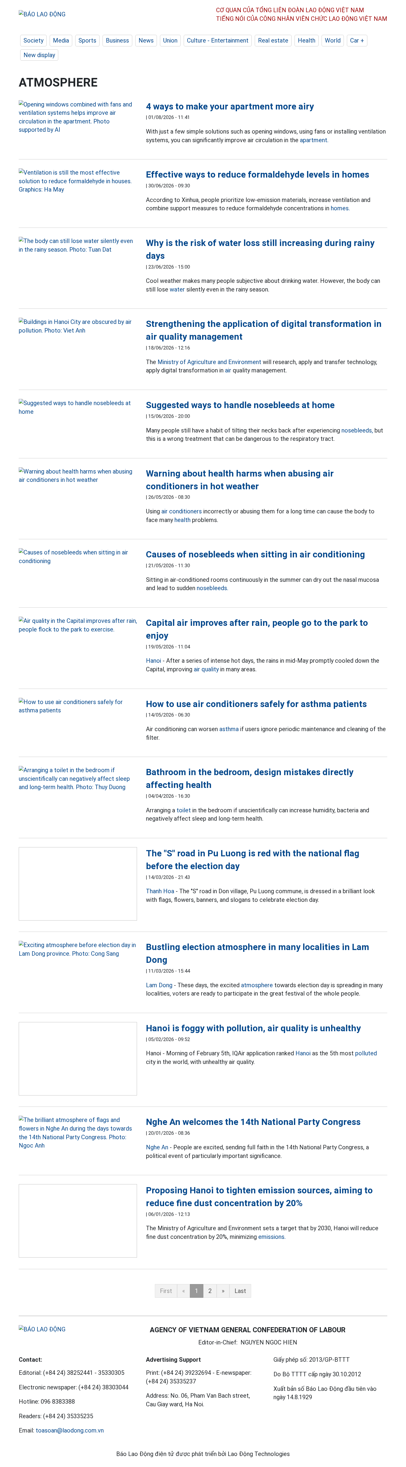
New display (39, 55)
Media (61, 40)
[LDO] (78, 117)
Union (170, 40)
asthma (229, 729)
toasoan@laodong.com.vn (70, 1430)
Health (306, 40)
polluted (366, 1053)
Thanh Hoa (160, 891)
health (182, 520)
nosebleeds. (212, 588)
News (146, 40)
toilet (184, 810)
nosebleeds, (357, 430)
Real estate (273, 40)
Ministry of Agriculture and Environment (209, 362)
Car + (357, 40)
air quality (206, 669)
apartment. (314, 140)
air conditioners (181, 511)
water (177, 289)
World (333, 40)
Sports (87, 40)
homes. (340, 208)
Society (33, 40)
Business (117, 40)
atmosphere (257, 985)
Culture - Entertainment (217, 40)
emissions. (272, 1236)
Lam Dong (159, 985)
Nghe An (157, 1147)
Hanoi (153, 660)
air (228, 370)
